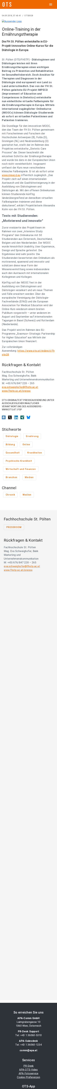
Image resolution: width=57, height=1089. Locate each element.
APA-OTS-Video (28, 1069)
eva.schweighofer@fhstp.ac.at (20, 387)
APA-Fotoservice (28, 1073)
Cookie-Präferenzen (28, 1077)
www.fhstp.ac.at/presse (16, 390)
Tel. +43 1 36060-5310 (28, 1035)
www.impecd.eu (11, 175)
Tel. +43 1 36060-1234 (28, 1044)
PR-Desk (28, 1065)
